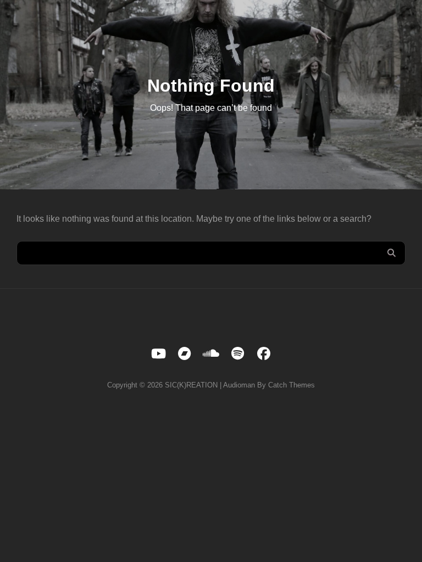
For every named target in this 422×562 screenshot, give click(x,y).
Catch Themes (291, 385)
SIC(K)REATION (191, 385)
